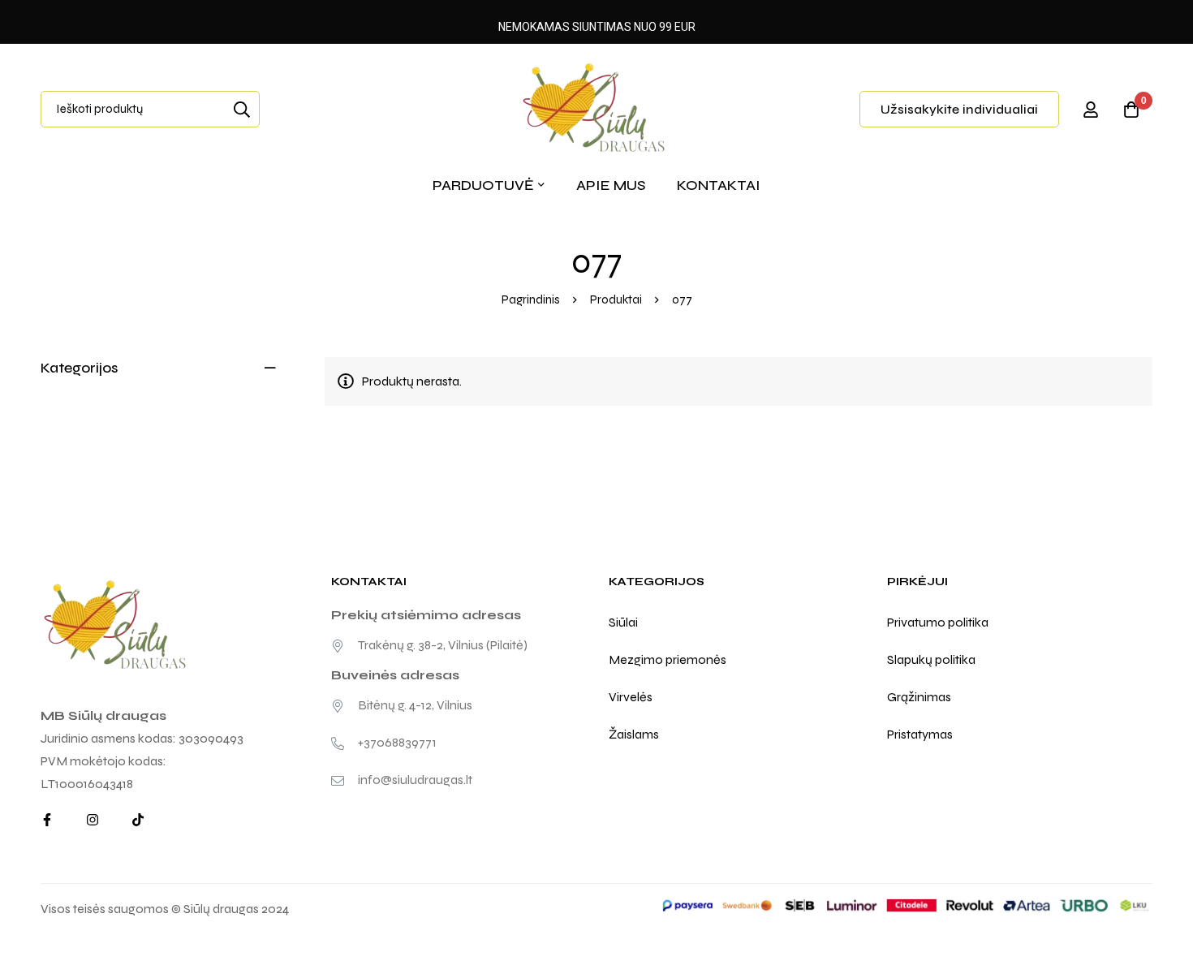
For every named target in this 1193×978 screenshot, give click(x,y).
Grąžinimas (919, 696)
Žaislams (634, 734)
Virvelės (630, 696)
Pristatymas (920, 734)
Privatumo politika (937, 622)
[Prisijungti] (1090, 109)
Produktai (616, 299)
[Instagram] (92, 819)
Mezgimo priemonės (667, 659)
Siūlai (623, 622)
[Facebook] (47, 819)
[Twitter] (137, 819)
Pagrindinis (531, 299)
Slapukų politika (931, 659)
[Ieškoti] (241, 109)
